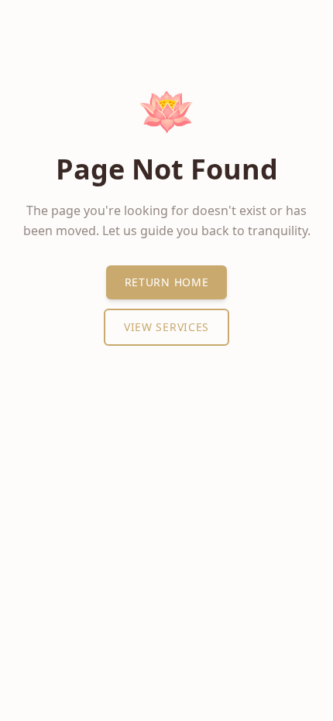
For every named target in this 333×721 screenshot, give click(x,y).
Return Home (167, 282)
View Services (166, 326)
